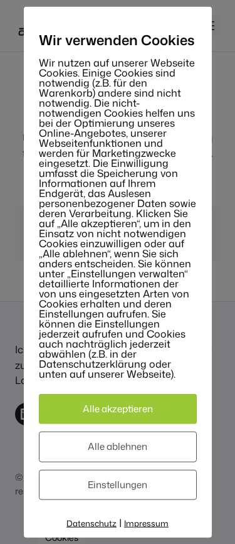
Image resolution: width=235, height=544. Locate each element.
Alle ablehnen (117, 446)
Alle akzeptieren (118, 408)
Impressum (146, 523)
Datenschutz (91, 523)
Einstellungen (117, 484)
